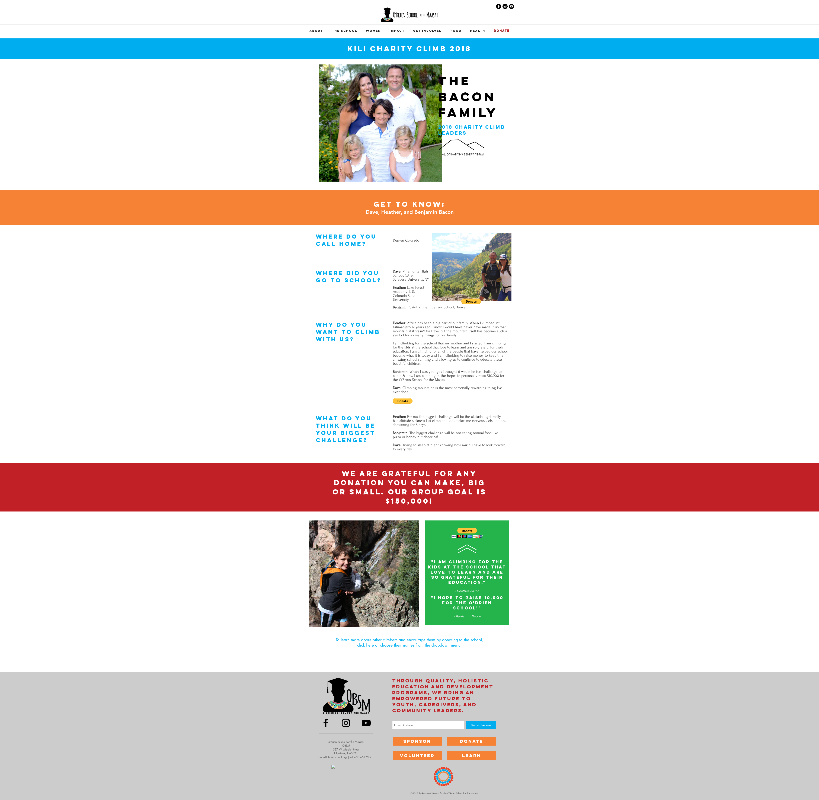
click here (365, 645)
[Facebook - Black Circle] (498, 6)
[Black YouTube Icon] (366, 723)
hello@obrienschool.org (333, 757)
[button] (427, 31)
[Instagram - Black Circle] (505, 6)
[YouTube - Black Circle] (511, 6)
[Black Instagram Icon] (345, 723)
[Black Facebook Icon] (325, 723)
